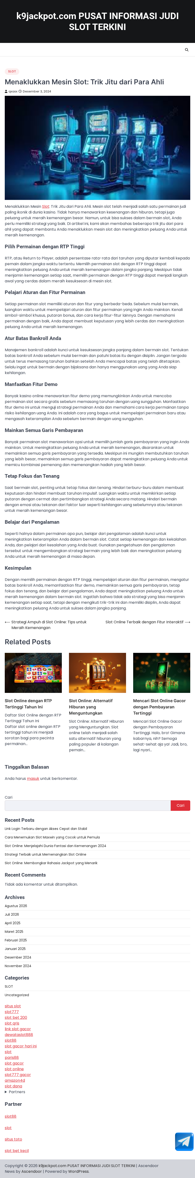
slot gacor (14, 1063)
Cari (8, 797)
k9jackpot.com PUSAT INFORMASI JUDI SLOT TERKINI (87, 1165)
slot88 (10, 1040)
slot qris (12, 1023)
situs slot (13, 1006)
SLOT (12, 71)
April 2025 (12, 923)
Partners (17, 1092)
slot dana (13, 1086)
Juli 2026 (12, 914)
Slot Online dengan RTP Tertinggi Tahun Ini (28, 703)
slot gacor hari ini (21, 1046)
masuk (33, 778)
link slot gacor (18, 1029)
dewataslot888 (19, 1034)
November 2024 (18, 966)
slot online (14, 1069)
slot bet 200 (16, 1017)
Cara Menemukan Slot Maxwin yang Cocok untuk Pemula (52, 837)
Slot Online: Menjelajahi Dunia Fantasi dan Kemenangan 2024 (55, 845)
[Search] (186, 49)
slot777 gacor (18, 1074)
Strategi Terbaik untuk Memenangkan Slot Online (45, 854)
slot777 (12, 1012)
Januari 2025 (15, 948)
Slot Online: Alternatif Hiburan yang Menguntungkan (91, 707)
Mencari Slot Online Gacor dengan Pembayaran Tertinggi (159, 707)
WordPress (78, 1171)
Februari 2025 (16, 940)
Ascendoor (31, 1171)
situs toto (13, 1139)
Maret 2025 (14, 931)
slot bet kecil (17, 1150)
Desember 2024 (18, 957)
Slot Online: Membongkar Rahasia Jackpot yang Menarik (51, 863)
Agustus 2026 (16, 906)
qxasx (13, 91)
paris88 (12, 1057)
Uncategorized (17, 995)
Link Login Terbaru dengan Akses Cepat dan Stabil (46, 828)
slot (8, 1052)
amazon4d (15, 1080)
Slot (45, 206)
